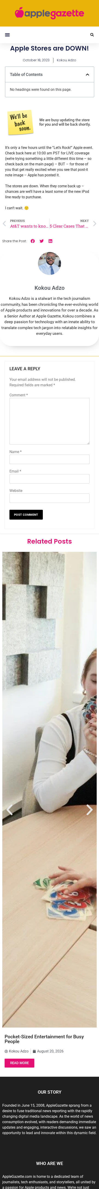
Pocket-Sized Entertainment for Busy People (44, 1039)
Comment (18, 395)
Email (15, 471)
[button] (7, 35)
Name (15, 452)
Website (15, 490)
